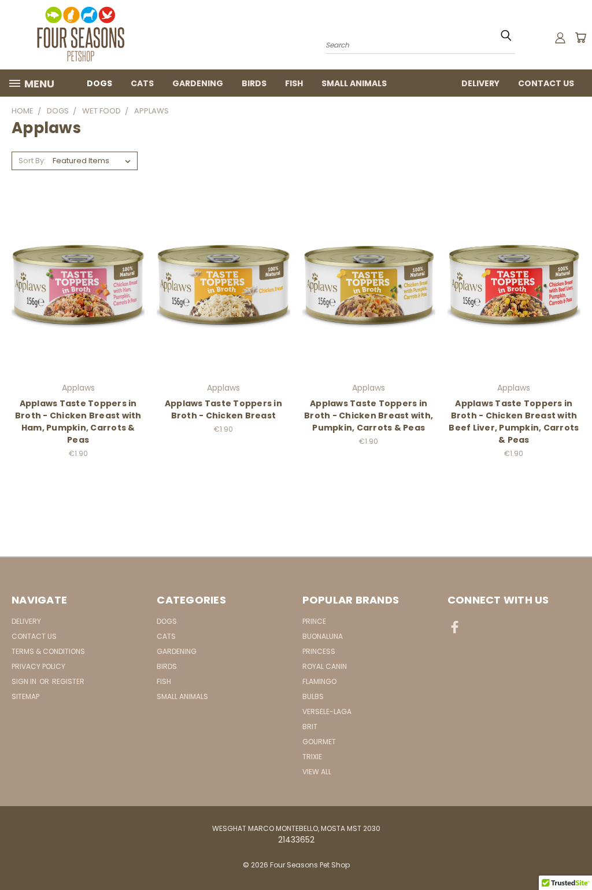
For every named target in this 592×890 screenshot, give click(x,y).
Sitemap (25, 696)
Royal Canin (324, 666)
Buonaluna (322, 636)
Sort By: (32, 160)
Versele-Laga (327, 711)
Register (68, 681)
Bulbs (313, 696)
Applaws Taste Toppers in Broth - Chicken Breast (223, 409)
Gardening (197, 83)
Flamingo (319, 681)
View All (316, 772)
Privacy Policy (38, 666)
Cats (142, 83)
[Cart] (580, 37)
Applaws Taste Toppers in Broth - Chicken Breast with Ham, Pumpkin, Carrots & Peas (78, 422)
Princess (318, 651)
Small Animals (354, 83)
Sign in (25, 681)
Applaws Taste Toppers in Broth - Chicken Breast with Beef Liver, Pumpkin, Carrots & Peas (514, 422)
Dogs (99, 83)
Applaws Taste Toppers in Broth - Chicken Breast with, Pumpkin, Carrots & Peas (368, 415)
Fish (294, 83)
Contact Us (546, 83)
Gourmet (319, 741)
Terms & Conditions (48, 651)
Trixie (312, 757)
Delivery (480, 83)
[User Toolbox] (560, 37)
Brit (309, 726)
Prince (314, 621)
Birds (254, 83)
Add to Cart (78, 284)
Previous (574, 854)
